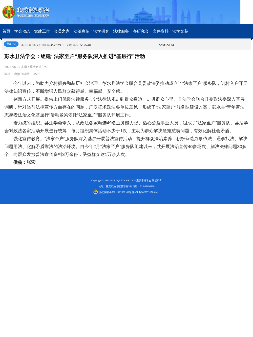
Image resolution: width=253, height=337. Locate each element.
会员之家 (62, 31)
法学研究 (101, 31)
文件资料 (161, 31)
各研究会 (141, 31)
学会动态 (22, 31)
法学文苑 (180, 31)
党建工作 (42, 31)
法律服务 (121, 31)
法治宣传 (81, 31)
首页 (6, 31)
